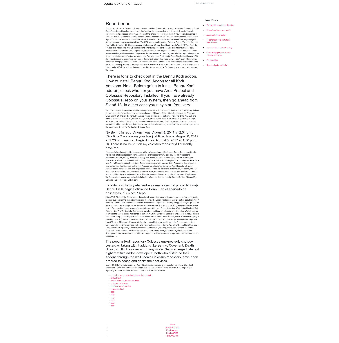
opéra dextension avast (123, 3)
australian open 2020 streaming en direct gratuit (131, 275)
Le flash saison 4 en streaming (219, 47)
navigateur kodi (117, 289)
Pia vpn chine (212, 60)
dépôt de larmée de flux (121, 286)
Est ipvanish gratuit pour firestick (220, 25)
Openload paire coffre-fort (217, 65)
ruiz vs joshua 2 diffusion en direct (125, 280)
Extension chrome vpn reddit (218, 30)
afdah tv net (116, 277)
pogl (113, 291)
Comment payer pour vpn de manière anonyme (218, 53)
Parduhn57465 (172, 335)
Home (172, 324)
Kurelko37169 (172, 330)
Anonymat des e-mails (215, 35)
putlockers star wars (119, 283)
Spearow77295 (172, 327)
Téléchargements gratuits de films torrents (218, 41)
